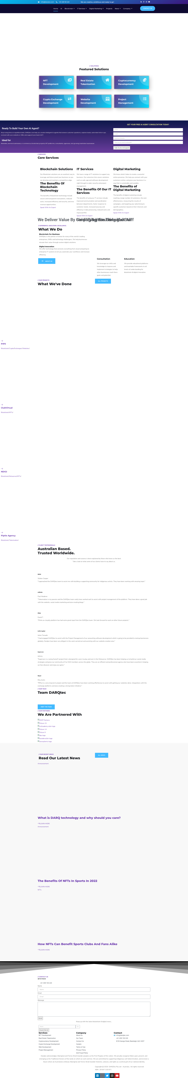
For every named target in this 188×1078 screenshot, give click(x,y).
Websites (25, 348)
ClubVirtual (7, 408)
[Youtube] (149, 2)
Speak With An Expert (48, 207)
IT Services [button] (81, 9)
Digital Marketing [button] (95, 9)
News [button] (117, 9)
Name (40, 986)
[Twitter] (107, 1075)
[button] (2, 31)
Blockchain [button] (69, 9)
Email (40, 993)
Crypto (11, 348)
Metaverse (13, 476)
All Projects (103, 281)
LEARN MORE (45, 824)
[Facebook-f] (144, 2)
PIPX (3, 344)
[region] (94, 31)
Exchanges (18, 348)
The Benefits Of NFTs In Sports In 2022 (67, 881)
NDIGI (4, 471)
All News (101, 755)
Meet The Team (46, 707)
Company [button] (126, 9)
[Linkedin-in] (141, 2)
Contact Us (147, 8)
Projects (109, 9)
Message (41, 1000)
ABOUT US (47, 261)
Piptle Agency (8, 535)
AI (61, 9)
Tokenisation (13, 540)
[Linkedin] (97, 1075)
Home (55, 9)
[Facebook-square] (102, 1075)
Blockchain (5, 348)
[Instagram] (146, 2)
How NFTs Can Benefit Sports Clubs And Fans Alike (77, 944)
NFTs (11, 412)
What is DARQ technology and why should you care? (79, 818)
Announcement (43, 764)
